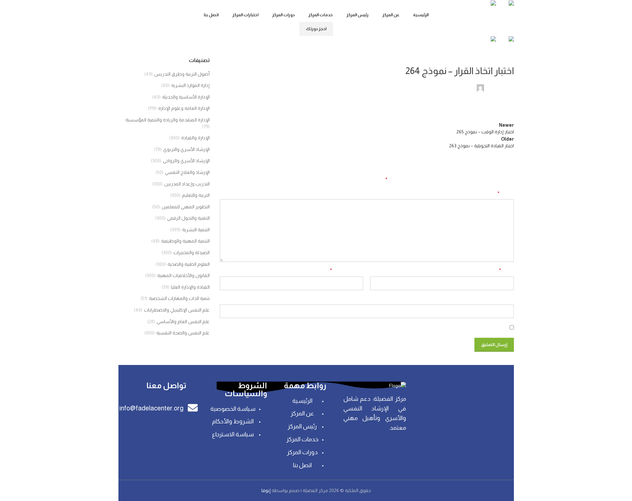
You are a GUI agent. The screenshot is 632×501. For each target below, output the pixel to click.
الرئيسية (302, 400)
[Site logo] (505, 3)
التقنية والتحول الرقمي (188, 218)
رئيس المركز (302, 426)
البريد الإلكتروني (346, 270)
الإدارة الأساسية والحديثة (186, 97)
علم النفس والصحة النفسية (183, 332)
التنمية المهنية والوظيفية (185, 241)
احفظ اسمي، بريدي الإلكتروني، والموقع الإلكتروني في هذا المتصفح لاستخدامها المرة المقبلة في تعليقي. (406, 327)
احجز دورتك (316, 28)
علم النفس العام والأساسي (183, 321)
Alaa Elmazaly (499, 87)
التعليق (505, 193)
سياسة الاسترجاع (233, 434)
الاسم (506, 270)
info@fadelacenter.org (151, 408)
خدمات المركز (302, 439)
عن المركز (302, 413)
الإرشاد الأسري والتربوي (186, 149)
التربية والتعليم (196, 195)
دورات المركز (302, 452)
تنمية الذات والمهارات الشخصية (179, 298)
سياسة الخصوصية (232, 408)
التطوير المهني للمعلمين (186, 206)
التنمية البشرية (196, 229)
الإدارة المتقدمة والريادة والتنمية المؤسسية (167, 119)
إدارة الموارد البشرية (190, 85)
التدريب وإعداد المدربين (187, 183)
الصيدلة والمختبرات (192, 252)
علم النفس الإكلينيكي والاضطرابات (177, 310)
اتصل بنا (302, 465)
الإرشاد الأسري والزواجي (186, 160)
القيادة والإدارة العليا (190, 287)
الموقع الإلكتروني (497, 299)
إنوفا (266, 490)
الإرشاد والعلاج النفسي (187, 172)
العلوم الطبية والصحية (189, 264)
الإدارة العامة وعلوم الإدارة (184, 108)
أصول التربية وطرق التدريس (182, 74)
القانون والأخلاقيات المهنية (183, 275)
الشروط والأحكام (233, 421)
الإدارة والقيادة (499, 60)
